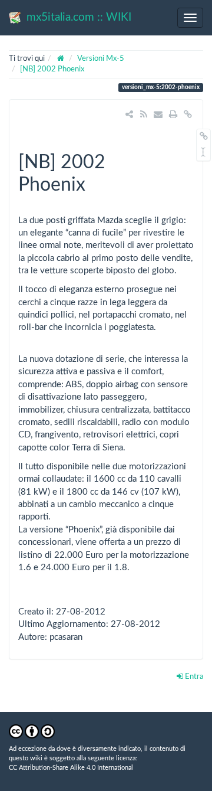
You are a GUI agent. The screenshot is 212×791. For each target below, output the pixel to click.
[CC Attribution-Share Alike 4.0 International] (32, 731)
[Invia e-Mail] (158, 114)
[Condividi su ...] (129, 114)
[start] (61, 59)
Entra (193, 677)
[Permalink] (188, 114)
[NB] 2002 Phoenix (52, 69)
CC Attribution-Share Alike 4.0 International (71, 767)
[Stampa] (172, 114)
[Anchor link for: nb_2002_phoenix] (94, 182)
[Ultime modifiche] (143, 114)
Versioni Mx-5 (100, 59)
